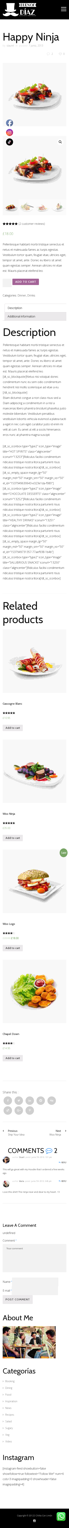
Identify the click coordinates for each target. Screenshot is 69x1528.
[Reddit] (40, 1100)
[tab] (36, 308)
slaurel (10, 45)
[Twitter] (19, 1100)
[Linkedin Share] (29, 1100)
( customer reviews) (32, 224)
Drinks (31, 295)
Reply (63, 1162)
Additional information (21, 316)
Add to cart (25, 281)
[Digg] (51, 1100)
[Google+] (19, 1110)
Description (15, 308)
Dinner (22, 295)
